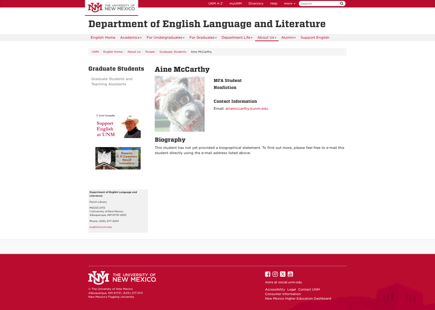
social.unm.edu (290, 282)
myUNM (236, 3)
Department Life (236, 38)
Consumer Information (283, 294)
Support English (315, 38)
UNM (95, 51)
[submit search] (341, 3)
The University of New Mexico (111, 8)
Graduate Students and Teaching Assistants (112, 81)
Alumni (287, 38)
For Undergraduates (164, 38)
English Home (103, 38)
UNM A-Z (215, 3)
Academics (130, 38)
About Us (265, 38)
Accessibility (275, 289)
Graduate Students (173, 51)
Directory (256, 3)
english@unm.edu (100, 227)
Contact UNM (309, 289)
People (150, 51)
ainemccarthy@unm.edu (246, 109)
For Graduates (202, 38)
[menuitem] (103, 37)
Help (273, 3)
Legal (291, 289)
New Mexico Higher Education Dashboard (298, 298)
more (288, 3)
